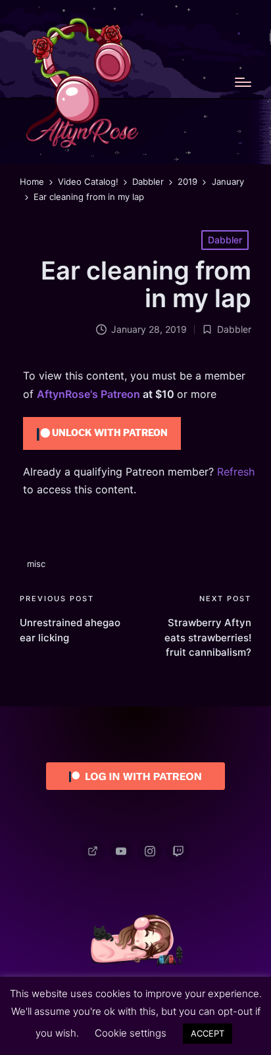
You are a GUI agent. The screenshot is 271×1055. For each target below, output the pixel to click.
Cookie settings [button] (130, 1033)
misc (36, 563)
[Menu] (243, 82)
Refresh (236, 471)
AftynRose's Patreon (88, 394)
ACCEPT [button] (207, 1033)
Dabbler (225, 239)
